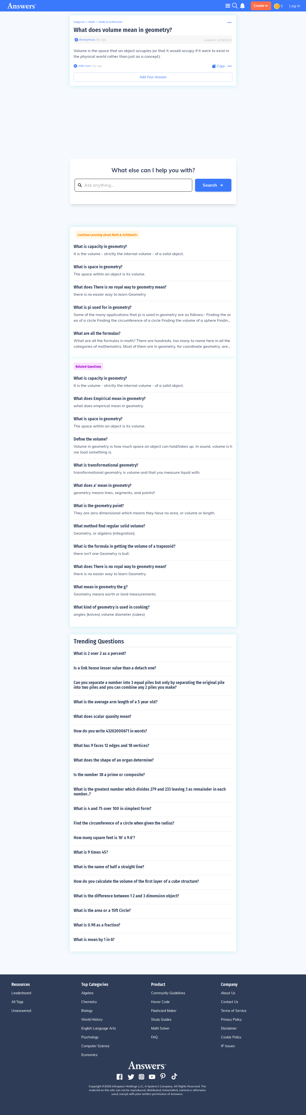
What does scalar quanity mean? (102, 716)
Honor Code (160, 1002)
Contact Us (229, 1002)
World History (92, 1019)
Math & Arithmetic (111, 22)
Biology (87, 1011)
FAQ (154, 1037)
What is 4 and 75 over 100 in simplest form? (112, 808)
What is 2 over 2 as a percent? (100, 653)
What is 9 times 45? (91, 852)
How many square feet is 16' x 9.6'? (104, 837)
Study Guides (161, 1019)
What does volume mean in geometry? (123, 30)
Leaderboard (21, 993)
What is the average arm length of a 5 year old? (116, 702)
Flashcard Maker (163, 1011)
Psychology (89, 1037)
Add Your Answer (153, 77)
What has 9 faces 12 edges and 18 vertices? (111, 745)
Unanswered (21, 1011)
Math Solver (160, 1028)
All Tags (17, 1002)
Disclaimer (229, 1028)
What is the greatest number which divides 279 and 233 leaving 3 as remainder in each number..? (150, 792)
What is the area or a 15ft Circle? (102, 910)
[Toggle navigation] (227, 5)
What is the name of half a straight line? (109, 866)
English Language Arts (98, 1028)
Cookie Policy (231, 1037)
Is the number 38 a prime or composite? (109, 774)
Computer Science (95, 1046)
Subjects (79, 22)
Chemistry (89, 1002)
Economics (89, 1055)
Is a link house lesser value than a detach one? (115, 668)
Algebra (87, 993)
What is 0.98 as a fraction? (97, 925)
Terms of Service (233, 1011)
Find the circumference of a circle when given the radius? (124, 823)
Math (91, 22)
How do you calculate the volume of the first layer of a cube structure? (136, 881)
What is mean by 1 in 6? (94, 939)
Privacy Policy (231, 1019)
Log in (294, 5)
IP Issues (228, 1046)
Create (259, 6)
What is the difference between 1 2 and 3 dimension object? (126, 896)
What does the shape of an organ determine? (114, 760)
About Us (228, 993)
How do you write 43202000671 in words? (110, 731)
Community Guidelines (168, 993)
